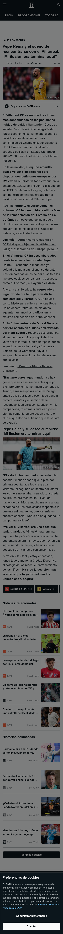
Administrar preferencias (31, 916)
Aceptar (31, 926)
